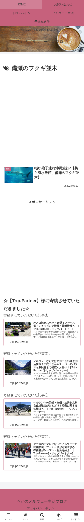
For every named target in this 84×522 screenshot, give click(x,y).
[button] (75, 509)
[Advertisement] (42, 117)
